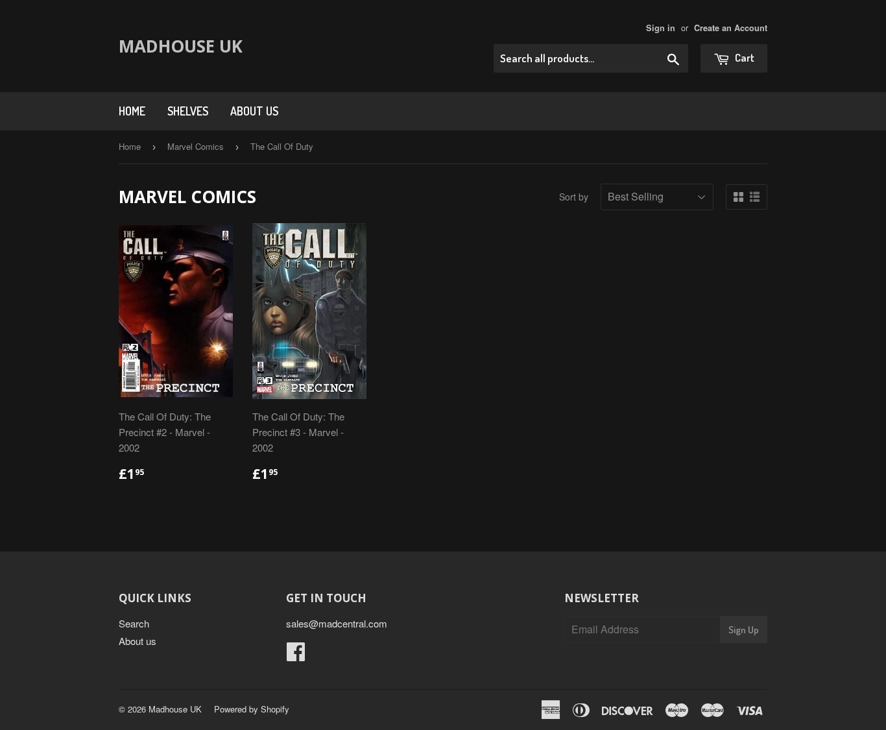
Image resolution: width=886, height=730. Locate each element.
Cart (743, 57)
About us (254, 111)
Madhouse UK (181, 46)
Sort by (573, 196)
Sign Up (743, 630)
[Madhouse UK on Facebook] (295, 655)
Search (134, 623)
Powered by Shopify (251, 709)
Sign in (660, 28)
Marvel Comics (195, 146)
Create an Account (730, 28)
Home (132, 111)
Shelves (187, 111)
